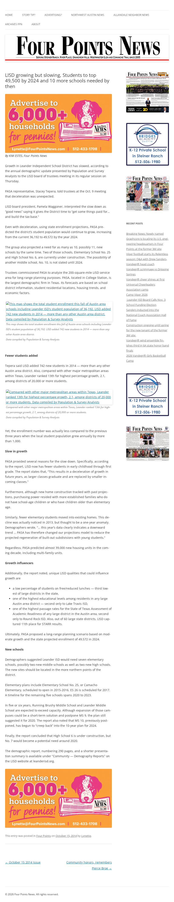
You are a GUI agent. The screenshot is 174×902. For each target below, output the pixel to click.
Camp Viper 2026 (136, 295)
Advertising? (53, 15)
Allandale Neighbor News (131, 15)
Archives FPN (13, 24)
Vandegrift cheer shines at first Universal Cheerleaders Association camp (145, 284)
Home (9, 15)
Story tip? (28, 15)
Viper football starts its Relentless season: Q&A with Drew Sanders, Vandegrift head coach (147, 259)
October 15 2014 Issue (23, 862)
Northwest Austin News (87, 15)
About (36, 24)
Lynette (86, 836)
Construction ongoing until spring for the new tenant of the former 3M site (147, 330)
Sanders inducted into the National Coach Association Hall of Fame (146, 315)
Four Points (43, 836)
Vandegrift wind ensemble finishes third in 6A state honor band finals (147, 345)
